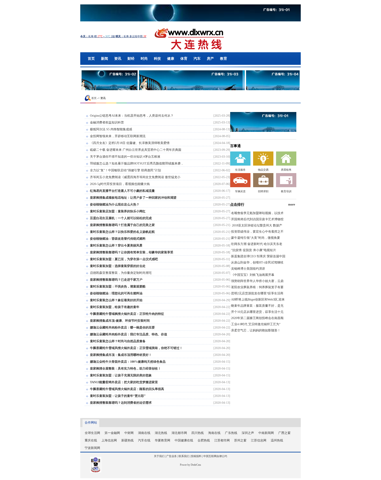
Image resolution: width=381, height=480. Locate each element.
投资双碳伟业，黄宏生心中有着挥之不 (257, 231)
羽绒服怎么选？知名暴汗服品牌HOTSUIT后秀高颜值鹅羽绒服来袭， (137, 163)
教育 (223, 58)
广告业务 (171, 456)
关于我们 (159, 456)
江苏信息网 (258, 440)
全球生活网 (92, 433)
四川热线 (197, 433)
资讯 (117, 58)
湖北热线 (161, 433)
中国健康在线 (184, 440)
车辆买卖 (240, 191)
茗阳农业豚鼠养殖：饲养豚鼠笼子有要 (257, 287)
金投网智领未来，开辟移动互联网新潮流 (118, 136)
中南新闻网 (266, 433)
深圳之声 (248, 433)
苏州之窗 (240, 440)
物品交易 (263, 169)
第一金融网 (112, 433)
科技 (157, 58)
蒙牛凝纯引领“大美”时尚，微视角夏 (255, 237)
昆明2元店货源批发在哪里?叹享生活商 (257, 293)
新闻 (104, 58)
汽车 (197, 58)
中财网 (129, 433)
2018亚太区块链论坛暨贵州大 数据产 (256, 225)
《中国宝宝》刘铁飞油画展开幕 (252, 274)
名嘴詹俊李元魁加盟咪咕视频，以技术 (257, 213)
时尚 (144, 58)
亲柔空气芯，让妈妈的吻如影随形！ (255, 330)
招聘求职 (263, 191)
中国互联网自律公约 (215, 456)
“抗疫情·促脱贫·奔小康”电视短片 (253, 250)
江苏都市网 (222, 440)
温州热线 (277, 440)
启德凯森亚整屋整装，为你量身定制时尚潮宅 (121, 273)
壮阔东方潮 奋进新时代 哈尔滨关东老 (256, 244)
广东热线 (231, 433)
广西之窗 (284, 433)
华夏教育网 (162, 440)
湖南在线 (144, 433)
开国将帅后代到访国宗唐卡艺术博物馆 (257, 219)
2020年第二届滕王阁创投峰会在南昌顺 (257, 318)
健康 (170, 58)
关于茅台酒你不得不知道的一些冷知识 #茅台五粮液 (125, 156)
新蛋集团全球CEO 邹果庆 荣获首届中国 (258, 256)
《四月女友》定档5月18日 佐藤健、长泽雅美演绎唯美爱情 (130, 143)
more (291, 204)
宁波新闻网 (92, 448)
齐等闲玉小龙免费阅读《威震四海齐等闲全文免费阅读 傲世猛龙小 (135, 177)
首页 (91, 58)
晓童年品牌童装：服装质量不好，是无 (257, 305)
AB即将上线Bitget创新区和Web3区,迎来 (258, 299)
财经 (130, 58)
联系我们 (184, 456)
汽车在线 (144, 440)
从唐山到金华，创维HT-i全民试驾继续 (257, 262)
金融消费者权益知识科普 (107, 122)
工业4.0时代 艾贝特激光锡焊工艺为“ (255, 324)
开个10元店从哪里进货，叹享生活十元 (257, 312)
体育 (183, 58)
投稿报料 (196, 456)
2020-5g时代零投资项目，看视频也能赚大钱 (120, 184)
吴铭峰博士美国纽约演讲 (248, 268)
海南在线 (214, 433)
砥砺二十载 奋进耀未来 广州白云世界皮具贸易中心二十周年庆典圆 (135, 149)
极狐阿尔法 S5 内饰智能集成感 (111, 129)
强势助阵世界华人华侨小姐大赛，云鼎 (257, 281)
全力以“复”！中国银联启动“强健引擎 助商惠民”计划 (125, 170)
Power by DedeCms (190, 464)
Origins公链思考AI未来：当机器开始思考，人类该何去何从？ (132, 115)
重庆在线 (91, 440)
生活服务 (240, 169)
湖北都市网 (179, 433)
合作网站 (91, 422)
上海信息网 (109, 440)
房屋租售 (286, 169)
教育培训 (286, 191)
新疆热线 (127, 440)
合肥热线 (204, 440)
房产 (210, 58)
